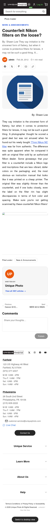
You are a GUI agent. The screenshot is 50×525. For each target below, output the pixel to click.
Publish (41, 336)
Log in (40, 4)
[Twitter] (29, 352)
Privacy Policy (27, 504)
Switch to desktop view (25, 519)
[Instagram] (34, 352)
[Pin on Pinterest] (19, 66)
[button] (46, 4)
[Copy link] (33, 66)
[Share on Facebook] (5, 66)
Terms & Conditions (12, 504)
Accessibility (40, 504)
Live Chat (11, 425)
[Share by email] (26, 66)
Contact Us (25, 432)
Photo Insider (10, 18)
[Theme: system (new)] (29, 4)
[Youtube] (45, 352)
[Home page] (17, 4)
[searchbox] (25, 11)
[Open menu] (4, 4)
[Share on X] (12, 66)
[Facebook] (40, 352)
